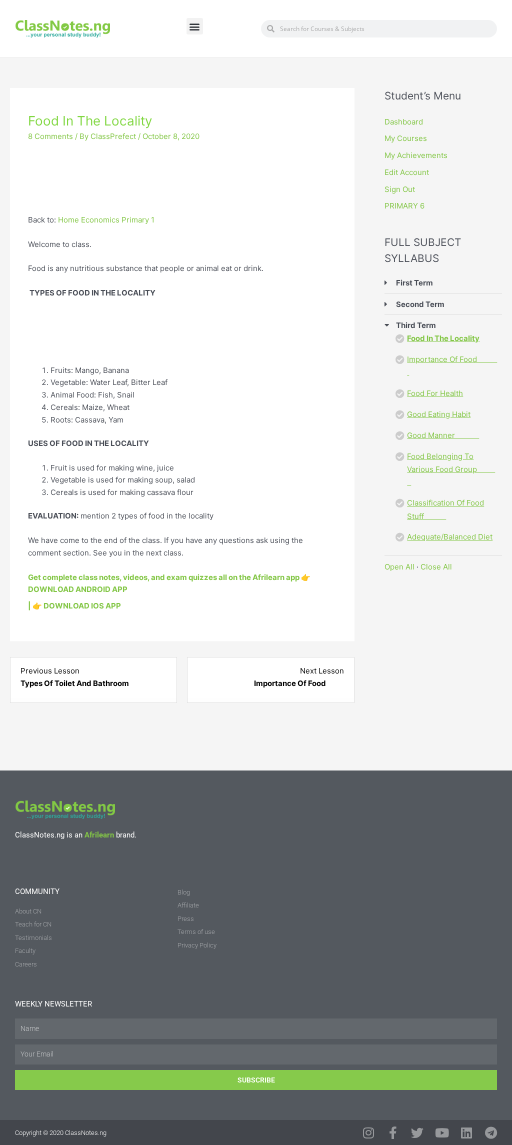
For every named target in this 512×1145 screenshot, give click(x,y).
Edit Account (406, 172)
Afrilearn (99, 835)
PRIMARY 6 (404, 205)
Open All (399, 567)
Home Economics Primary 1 (106, 219)
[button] (194, 26)
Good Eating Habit (438, 414)
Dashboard (403, 121)
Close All (436, 567)
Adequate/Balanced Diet (449, 537)
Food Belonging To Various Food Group (451, 470)
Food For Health (435, 393)
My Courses (405, 138)
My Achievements (416, 155)
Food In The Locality (443, 338)
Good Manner (443, 435)
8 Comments (50, 136)
